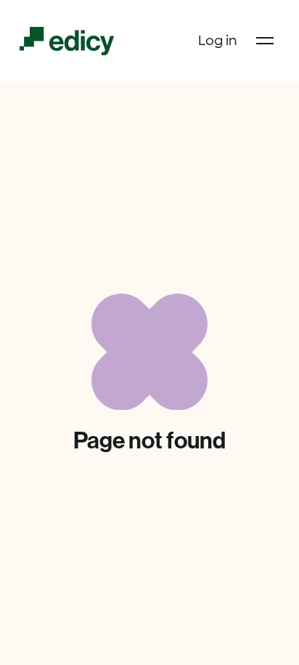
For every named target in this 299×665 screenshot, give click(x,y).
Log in (217, 40)
